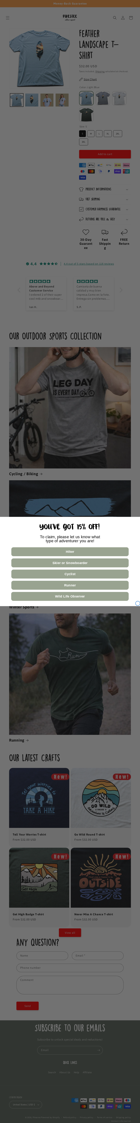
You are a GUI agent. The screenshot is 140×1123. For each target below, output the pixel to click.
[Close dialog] (137, 603)
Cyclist (70, 574)
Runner (70, 585)
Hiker (70, 552)
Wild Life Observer (70, 596)
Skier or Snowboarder (70, 563)
